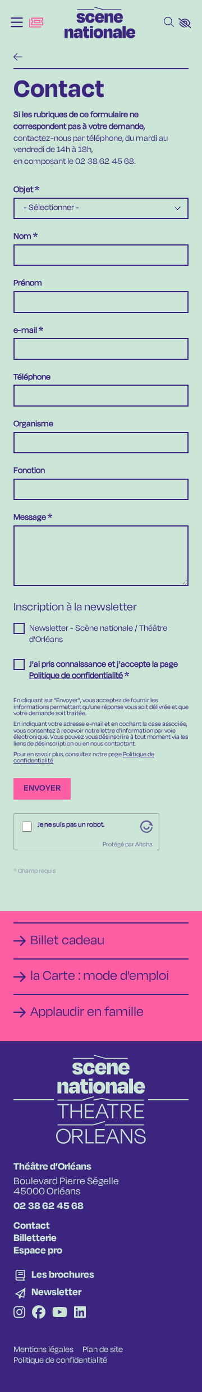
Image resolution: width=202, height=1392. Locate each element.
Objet (23, 190)
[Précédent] (17, 58)
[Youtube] (59, 1313)
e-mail (25, 331)
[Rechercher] (169, 23)
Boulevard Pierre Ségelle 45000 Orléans (66, 1186)
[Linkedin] (80, 1313)
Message (29, 518)
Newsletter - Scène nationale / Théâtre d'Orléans (98, 634)
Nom (22, 237)
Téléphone (31, 377)
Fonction (29, 471)
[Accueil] (100, 22)
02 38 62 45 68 (48, 1206)
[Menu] (17, 22)
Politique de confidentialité (76, 675)
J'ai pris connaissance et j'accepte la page (103, 670)
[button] (184, 23)
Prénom (27, 283)
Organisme (33, 424)
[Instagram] (19, 1313)
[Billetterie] (36, 22)
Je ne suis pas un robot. (71, 825)
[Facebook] (38, 1313)
